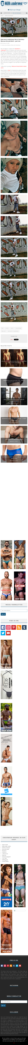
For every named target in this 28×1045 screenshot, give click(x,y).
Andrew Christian (6, 847)
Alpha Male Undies (6, 846)
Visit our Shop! (14, 10)
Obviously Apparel (6, 856)
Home (2, 15)
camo (12, 328)
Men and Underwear (16, 45)
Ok (14, 1042)
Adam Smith (5, 844)
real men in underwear (13, 331)
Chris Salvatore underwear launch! (14, 439)
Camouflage (18, 328)
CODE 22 (4, 852)
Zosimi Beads (5, 861)
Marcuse (4, 331)
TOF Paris (4, 858)
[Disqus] (14, 484)
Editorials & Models (6, 45)
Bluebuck (4, 850)
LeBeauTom (5, 853)
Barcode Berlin (5, 849)
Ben (9, 70)
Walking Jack (5, 859)
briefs (7, 328)
